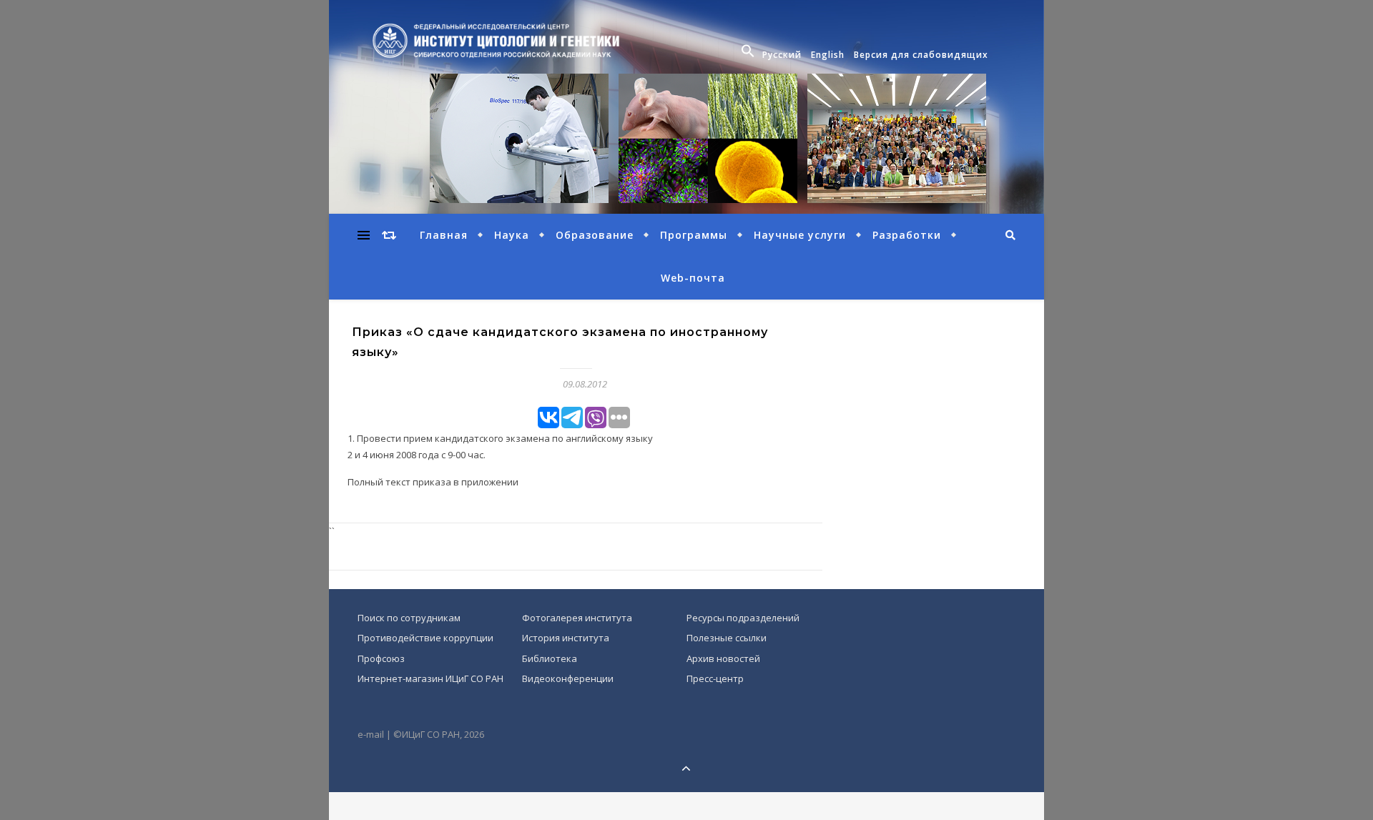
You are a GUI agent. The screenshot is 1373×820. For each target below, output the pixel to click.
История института (565, 637)
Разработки (906, 235)
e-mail (371, 734)
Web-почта (693, 278)
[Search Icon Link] (750, 55)
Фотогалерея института (577, 617)
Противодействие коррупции (425, 637)
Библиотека (549, 658)
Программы (693, 235)
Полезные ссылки (726, 637)
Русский (782, 55)
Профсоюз (381, 658)
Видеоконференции (568, 678)
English (828, 55)
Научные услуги (800, 235)
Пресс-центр (715, 678)
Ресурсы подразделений (742, 617)
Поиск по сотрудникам (409, 617)
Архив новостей (723, 658)
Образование (595, 235)
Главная (444, 235)
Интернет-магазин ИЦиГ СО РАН (430, 678)
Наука (511, 235)
